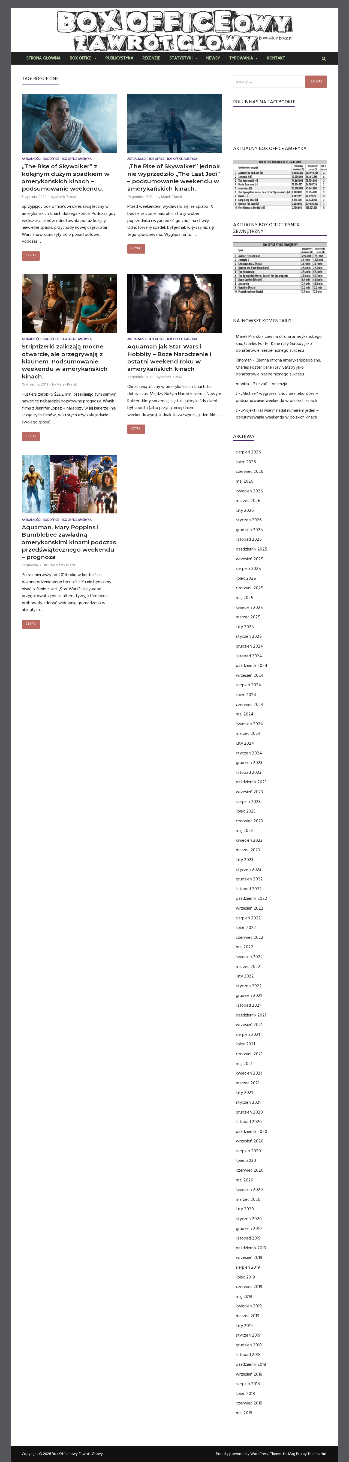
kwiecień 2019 (249, 1306)
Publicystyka (119, 59)
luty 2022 (245, 976)
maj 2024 (245, 714)
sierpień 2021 (248, 1034)
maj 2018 (244, 1413)
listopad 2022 (249, 889)
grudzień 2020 (249, 1112)
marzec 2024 (248, 733)
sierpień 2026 (248, 452)
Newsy (213, 59)
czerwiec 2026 (249, 471)
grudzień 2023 (249, 763)
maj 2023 (244, 831)
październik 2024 (251, 666)
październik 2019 (251, 1248)
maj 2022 (244, 947)
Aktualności (31, 159)
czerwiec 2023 (249, 821)
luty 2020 (245, 1209)
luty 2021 (244, 1093)
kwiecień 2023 (249, 840)
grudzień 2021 (249, 995)
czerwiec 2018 (249, 1403)
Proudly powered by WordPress (242, 1454)
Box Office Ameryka (77, 159)
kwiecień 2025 (249, 607)
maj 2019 (244, 1296)
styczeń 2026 (249, 520)
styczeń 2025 (249, 636)
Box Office (81, 59)
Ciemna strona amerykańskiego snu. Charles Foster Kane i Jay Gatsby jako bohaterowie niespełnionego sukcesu (279, 343)
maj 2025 (244, 598)
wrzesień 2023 (249, 792)
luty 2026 (245, 510)
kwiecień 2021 (249, 1073)
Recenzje (151, 59)
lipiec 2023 (245, 811)
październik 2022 (251, 898)
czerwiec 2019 (249, 1287)
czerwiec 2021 (249, 1054)
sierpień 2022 (248, 918)
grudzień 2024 (249, 646)
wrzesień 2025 (249, 559)
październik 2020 (251, 1132)
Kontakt (276, 59)
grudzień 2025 (249, 530)
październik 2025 (251, 549)
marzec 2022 (248, 967)
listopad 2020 (249, 1122)
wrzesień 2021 (249, 1025)
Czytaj (31, 256)
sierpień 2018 (248, 1384)
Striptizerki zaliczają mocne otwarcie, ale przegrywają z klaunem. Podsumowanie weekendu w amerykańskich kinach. (65, 361)
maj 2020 (244, 1180)
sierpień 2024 (248, 685)
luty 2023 (244, 860)
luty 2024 (245, 743)
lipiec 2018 (245, 1394)
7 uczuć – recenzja (270, 384)
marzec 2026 (248, 501)
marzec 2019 (247, 1316)
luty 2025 (245, 627)
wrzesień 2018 (249, 1374)
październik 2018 (251, 1364)
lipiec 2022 (246, 928)
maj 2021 (244, 1064)
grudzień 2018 (249, 1345)
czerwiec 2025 (249, 588)
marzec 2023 (248, 850)
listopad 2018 (248, 1355)
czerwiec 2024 (250, 705)
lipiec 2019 (245, 1277)
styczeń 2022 (249, 986)
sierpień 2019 (248, 1267)
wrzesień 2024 (250, 675)
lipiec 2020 (246, 1160)
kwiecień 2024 (249, 724)
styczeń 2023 (248, 870)
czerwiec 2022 (249, 937)
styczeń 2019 (248, 1335)
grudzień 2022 (249, 879)
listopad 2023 (248, 772)
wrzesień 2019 (249, 1258)
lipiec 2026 (246, 462)
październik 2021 (251, 1015)
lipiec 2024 (246, 695)
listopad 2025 (249, 539)
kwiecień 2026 (249, 491)
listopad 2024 (249, 656)
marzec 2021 (247, 1083)
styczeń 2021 (248, 1102)
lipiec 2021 (245, 1044)
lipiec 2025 (246, 578)
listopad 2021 (248, 1005)
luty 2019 (244, 1326)
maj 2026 (244, 481)
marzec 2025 (248, 617)
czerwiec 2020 (249, 1170)
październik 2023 (251, 782)
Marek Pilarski (65, 196)
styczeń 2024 (249, 753)
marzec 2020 (248, 1199)
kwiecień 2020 (249, 1190)
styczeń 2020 (249, 1219)
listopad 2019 (248, 1238)
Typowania (241, 59)
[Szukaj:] (280, 82)
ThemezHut (317, 1454)
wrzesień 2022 (249, 908)
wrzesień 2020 (249, 1141)
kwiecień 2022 (249, 957)
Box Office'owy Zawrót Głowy (77, 1454)
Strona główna (43, 59)
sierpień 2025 (248, 568)
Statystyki (181, 59)
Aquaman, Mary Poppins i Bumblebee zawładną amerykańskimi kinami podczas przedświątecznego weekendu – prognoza (69, 542)
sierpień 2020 (248, 1151)
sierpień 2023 (248, 802)
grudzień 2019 (249, 1229)
